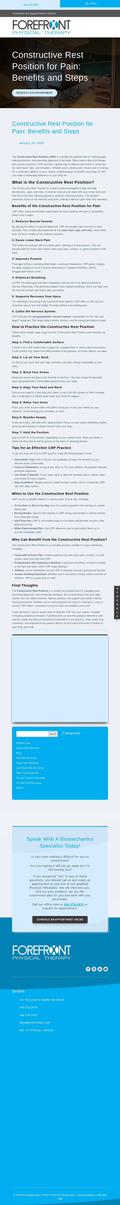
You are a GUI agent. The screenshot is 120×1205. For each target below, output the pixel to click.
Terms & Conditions (86, 1195)
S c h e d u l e (117, 602)
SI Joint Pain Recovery (29, 782)
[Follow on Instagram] (94, 969)
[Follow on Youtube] (105, 969)
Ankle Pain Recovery (27, 748)
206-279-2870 (74, 904)
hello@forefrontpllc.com (34, 1022)
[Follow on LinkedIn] (99, 969)
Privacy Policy (68, 1195)
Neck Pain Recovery (27, 773)
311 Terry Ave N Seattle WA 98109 (41, 999)
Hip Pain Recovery (26, 758)
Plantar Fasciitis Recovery (30, 778)
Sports (20, 787)
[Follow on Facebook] (88, 969)
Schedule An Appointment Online (34, 13)
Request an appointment (34, 93)
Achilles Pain (23, 743)
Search (52, 734)
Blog (18, 753)
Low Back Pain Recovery (30, 768)
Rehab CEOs (34, 1195)
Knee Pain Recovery (27, 763)
